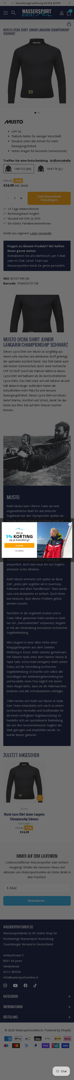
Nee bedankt (19, 551)
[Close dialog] (70, 524)
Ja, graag (19, 545)
